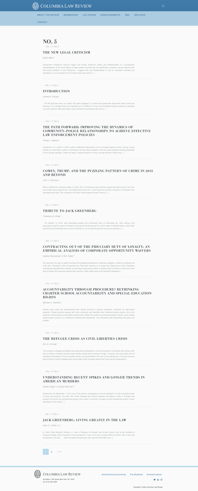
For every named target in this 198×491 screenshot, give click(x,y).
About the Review (48, 14)
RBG (127, 14)
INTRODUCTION (56, 91)
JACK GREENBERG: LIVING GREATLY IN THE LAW (84, 420)
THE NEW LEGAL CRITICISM (66, 52)
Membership (71, 14)
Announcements (110, 14)
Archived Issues (154, 474)
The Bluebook (136, 474)
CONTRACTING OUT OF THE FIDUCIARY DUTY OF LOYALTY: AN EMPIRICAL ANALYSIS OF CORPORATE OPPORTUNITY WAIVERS (97, 249)
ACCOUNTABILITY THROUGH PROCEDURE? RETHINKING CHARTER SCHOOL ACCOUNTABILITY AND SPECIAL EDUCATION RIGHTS (97, 293)
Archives (140, 14)
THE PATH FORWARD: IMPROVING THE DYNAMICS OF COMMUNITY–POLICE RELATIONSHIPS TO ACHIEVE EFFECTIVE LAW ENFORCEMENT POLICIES (97, 131)
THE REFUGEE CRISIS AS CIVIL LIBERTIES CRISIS (85, 339)
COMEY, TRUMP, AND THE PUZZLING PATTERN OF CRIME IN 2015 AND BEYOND (98, 173)
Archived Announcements (114, 474)
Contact (42, 21)
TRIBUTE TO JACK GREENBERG (69, 211)
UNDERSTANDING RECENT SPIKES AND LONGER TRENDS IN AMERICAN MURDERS (94, 379)
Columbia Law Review (155, 487)
